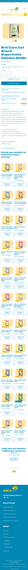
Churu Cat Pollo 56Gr (7, 252)
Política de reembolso (9, 510)
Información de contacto (10, 520)
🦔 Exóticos (6, 540)
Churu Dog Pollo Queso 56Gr (7, 405)
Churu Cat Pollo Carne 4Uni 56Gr (20, 202)
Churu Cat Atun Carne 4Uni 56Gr (7, 380)
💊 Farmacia (6, 544)
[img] (14, 453)
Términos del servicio (9, 514)
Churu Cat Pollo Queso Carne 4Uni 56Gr (20, 305)
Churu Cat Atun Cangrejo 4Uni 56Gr (6, 305)
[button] (3, 9)
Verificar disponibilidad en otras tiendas (13, 92)
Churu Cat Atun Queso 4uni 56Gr (7, 227)
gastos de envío (15, 66)
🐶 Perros (5, 530)
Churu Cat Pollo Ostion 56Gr (20, 331)
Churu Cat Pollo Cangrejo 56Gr (7, 175)
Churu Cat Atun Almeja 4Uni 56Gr (6, 432)
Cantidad (3, 70)
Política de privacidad (9, 517)
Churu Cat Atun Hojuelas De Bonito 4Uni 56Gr (20, 176)
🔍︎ (25, 14)
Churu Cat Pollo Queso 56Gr (7, 331)
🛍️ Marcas (6, 551)
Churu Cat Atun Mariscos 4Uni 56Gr (6, 279)
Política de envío (8, 507)
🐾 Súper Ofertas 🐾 (9, 547)
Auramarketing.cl (14, 562)
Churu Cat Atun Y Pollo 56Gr (20, 356)
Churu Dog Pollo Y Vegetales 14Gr (20, 406)
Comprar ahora (14, 83)
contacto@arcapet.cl (12, 495)
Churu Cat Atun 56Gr (20, 227)
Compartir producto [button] (9, 148)
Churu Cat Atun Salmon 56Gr (20, 431)
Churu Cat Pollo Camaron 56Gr (7, 356)
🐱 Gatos (5, 534)
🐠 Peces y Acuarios (9, 537)
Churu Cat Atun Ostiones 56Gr (6, 202)
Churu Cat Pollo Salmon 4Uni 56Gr (20, 279)
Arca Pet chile (12, 560)
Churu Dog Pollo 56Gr (20, 380)
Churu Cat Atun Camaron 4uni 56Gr (20, 253)
